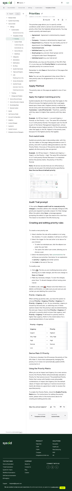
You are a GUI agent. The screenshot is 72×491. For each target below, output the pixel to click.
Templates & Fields (50, 7)
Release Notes (12, 17)
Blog (26, 469)
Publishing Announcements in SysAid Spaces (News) (18, 90)
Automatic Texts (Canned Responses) (18, 87)
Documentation (11, 7)
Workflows (17, 54)
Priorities (16, 38)
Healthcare (55, 446)
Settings (30, 7)
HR (53, 455)
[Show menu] (61, 2)
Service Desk (21, 7)
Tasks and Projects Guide (18, 72)
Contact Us (28, 467)
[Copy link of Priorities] (41, 13)
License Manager (12, 123)
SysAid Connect (12, 129)
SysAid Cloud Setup (13, 20)
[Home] (7, 3)
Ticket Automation (8, 467)
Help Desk (38, 444)
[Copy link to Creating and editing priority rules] (31, 226)
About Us (27, 464)
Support (5, 483)
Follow (47, 20)
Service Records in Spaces (17, 102)
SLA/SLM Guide (17, 84)
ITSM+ (38, 449)
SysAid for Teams (7, 469)
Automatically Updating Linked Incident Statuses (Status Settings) (19, 48)
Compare (38, 452)
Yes (54, 407)
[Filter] (23, 14)
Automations (16, 60)
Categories (16, 57)
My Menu (15, 66)
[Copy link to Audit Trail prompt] (50, 202)
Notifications (16, 63)
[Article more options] (66, 19)
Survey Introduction (18, 81)
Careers (27, 472)
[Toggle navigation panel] (26, 15)
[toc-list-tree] (54, 19)
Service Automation (8, 464)
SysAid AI (11, 126)
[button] (13, 14)
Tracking (13, 93)
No (64, 407)
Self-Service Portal (13, 114)
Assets (10, 111)
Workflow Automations (9, 472)
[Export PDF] (62, 19)
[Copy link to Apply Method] (46, 86)
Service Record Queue (16, 99)
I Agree (62, 487)
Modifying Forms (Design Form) (18, 78)
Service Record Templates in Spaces (19, 51)
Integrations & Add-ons (42, 455)
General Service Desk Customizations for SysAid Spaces (18, 32)
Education (55, 444)
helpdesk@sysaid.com (15, 483)
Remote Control (14, 108)
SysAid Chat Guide (18, 69)
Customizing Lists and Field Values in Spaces (19, 45)
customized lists (57, 255)
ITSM (37, 446)
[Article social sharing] (58, 19)
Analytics (10, 120)
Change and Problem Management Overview (17, 96)
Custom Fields (18, 42)
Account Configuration (14, 117)
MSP (54, 452)
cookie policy (55, 487)
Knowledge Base (14, 105)
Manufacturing (57, 449)
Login (67, 2)
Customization (38, 7)
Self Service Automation (9, 475)
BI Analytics (6, 478)
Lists (14, 75)
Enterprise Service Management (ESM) (16, 132)
